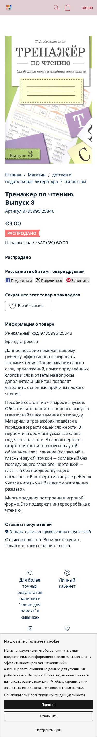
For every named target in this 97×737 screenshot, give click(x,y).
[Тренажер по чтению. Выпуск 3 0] (48, 100)
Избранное (67, 636)
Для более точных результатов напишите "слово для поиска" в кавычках (29, 598)
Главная (13, 175)
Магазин (37, 175)
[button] (9, 7)
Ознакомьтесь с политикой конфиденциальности (44, 695)
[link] (48, 728)
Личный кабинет (67, 583)
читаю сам (75, 181)
